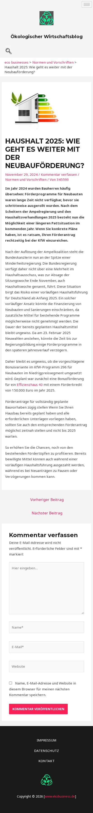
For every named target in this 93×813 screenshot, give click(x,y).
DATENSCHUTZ (46, 750)
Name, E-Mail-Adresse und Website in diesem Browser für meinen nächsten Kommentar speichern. (42, 689)
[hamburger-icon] (87, 4)
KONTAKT (46, 760)
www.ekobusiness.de (60, 796)
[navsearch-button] (8, 49)
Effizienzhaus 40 (30, 384)
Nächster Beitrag (47, 513)
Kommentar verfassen (59, 174)
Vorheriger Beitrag (47, 499)
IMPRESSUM (46, 740)
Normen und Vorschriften (25, 179)
